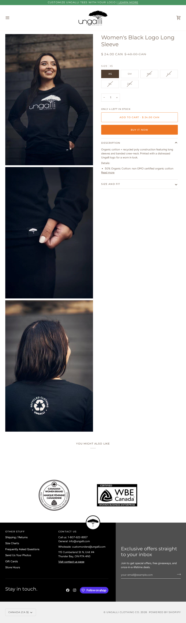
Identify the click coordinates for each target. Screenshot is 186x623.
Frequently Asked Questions (22, 549)
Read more (107, 172)
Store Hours (12, 567)
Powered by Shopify (165, 612)
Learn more (128, 2)
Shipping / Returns (16, 537)
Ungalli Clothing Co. (123, 612)
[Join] (178, 574)
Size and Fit (110, 183)
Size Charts (12, 543)
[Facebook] (67, 590)
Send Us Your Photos (18, 555)
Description (110, 142)
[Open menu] (10, 18)
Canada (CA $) (18, 612)
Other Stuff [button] (15, 531)
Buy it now (139, 129)
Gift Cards (11, 561)
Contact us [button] (67, 531)
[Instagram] (74, 590)
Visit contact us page (71, 561)
